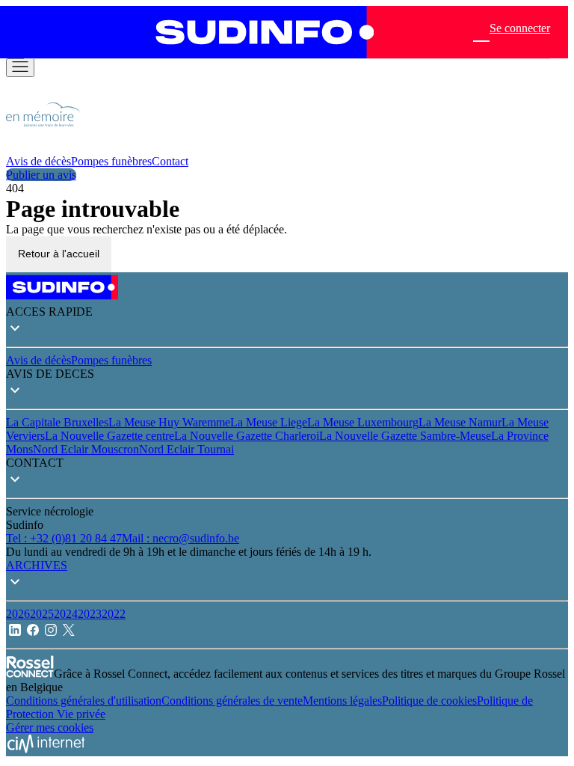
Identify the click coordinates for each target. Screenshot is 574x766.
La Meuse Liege (268, 422)
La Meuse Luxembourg (363, 422)
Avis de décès (38, 161)
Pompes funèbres (111, 161)
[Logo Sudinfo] (257, 32)
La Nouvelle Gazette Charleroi (246, 435)
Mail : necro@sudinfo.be (180, 538)
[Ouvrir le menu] (20, 67)
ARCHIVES (36, 565)
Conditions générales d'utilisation (83, 700)
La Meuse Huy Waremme (169, 422)
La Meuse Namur (460, 422)
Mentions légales (342, 700)
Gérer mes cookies (49, 727)
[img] (43, 147)
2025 (42, 613)
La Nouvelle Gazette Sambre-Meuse (405, 435)
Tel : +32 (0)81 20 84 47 (64, 538)
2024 (66, 613)
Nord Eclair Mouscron (86, 449)
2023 (90, 613)
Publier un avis (41, 174)
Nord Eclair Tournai (186, 449)
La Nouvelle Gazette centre (109, 435)
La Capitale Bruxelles (57, 422)
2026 (18, 613)
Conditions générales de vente (232, 700)
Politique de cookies (429, 700)
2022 (114, 613)
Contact (170, 161)
